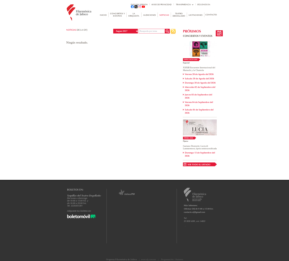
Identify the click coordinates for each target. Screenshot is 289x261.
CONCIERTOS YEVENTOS (117, 15)
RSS (173, 32)
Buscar (167, 31)
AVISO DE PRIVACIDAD (161, 5)
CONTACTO (211, 15)
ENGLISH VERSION (139, 5)
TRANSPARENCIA (183, 5)
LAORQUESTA (133, 15)
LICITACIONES (196, 15)
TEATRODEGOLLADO (179, 15)
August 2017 (121, 31)
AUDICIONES (149, 15)
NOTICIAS (164, 15)
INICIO (103, 15)
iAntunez (179, 259)
